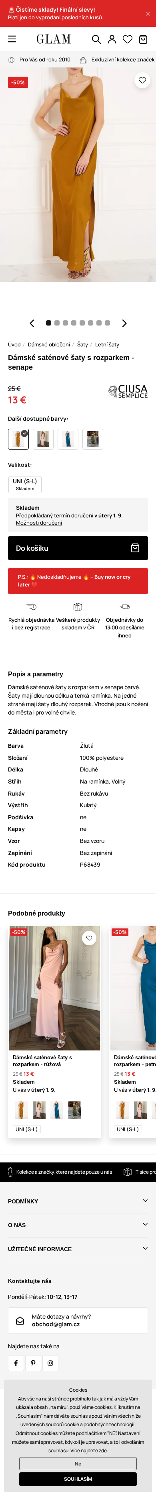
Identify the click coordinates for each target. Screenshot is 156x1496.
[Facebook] (16, 1363)
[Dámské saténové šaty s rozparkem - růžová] (39, 1110)
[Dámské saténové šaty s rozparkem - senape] (21, 1110)
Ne (78, 1463)
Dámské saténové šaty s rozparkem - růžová (42, 1060)
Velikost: (20, 464)
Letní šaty (107, 344)
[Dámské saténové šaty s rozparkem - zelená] (74, 1110)
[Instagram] (50, 1363)
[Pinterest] (33, 1363)
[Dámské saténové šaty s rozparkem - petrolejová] (57, 1110)
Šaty (82, 344)
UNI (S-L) (27, 1129)
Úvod (14, 344)
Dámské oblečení (49, 344)
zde (103, 1450)
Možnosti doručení (39, 522)
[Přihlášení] (112, 39)
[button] (148, 13)
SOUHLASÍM (78, 1479)
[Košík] (143, 39)
